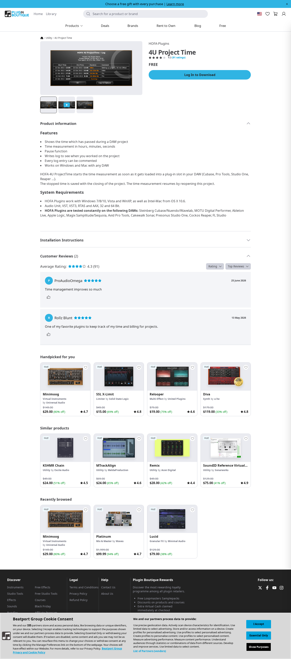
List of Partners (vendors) (149, 651)
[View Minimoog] (65, 377)
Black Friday (43, 606)
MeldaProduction (118, 470)
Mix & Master (104, 541)
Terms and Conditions (84, 587)
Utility (49, 38)
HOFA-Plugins (159, 43)
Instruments (15, 587)
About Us (107, 593)
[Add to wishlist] (85, 367)
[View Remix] (172, 448)
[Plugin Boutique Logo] (17, 14)
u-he (217, 399)
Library (51, 14)
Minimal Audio (176, 541)
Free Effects (42, 587)
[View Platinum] (119, 519)
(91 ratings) (178, 57)
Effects (11, 600)
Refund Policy (78, 600)
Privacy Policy (78, 593)
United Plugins (176, 399)
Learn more (175, 4)
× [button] (287, 4)
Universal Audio (55, 402)
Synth (206, 399)
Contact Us (108, 587)
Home (38, 14)
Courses (40, 600)
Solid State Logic (119, 399)
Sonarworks (221, 470)
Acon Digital (168, 470)
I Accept (258, 624)
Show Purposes (258, 647)
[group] (65, 389)
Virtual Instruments (54, 399)
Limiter (100, 399)
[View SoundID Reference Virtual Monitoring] (226, 448)
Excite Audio (61, 470)
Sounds (12, 606)
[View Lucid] (172, 519)
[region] (145, 636)
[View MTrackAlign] (119, 448)
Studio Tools (15, 593)
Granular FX (157, 541)
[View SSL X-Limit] (119, 377)
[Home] (41, 38)
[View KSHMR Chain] (65, 448)
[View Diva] (226, 377)
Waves (120, 541)
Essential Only (258, 635)
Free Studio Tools (46, 593)
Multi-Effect (157, 399)
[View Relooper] (172, 377)
